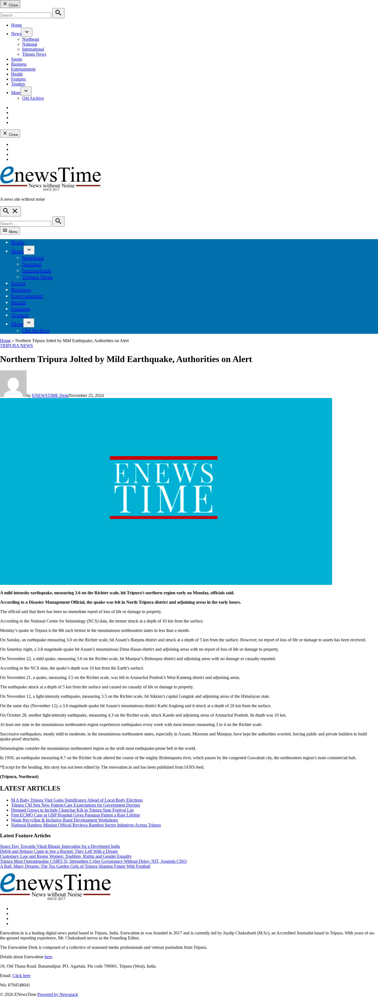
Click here (21, 975)
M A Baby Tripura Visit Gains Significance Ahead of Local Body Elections (77, 800)
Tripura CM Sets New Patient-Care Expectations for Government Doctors (75, 805)
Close (13, 5)
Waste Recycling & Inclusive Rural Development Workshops (64, 820)
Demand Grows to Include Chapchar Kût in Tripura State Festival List (72, 810)
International (33, 49)
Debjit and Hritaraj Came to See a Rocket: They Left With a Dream (59, 851)
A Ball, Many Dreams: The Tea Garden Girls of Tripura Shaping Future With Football (75, 866)
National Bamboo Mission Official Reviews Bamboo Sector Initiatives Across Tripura (86, 825)
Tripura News (34, 54)
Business (19, 64)
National (29, 44)
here (48, 956)
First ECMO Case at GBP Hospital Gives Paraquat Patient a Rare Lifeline (75, 815)
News (16, 33)
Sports (16, 59)
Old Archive (33, 98)
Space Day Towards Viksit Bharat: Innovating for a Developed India (60, 846)
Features (18, 79)
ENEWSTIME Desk (50, 395)
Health (17, 74)
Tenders (18, 84)
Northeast (30, 39)
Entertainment (23, 69)
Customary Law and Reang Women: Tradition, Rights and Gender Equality (66, 856)
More (15, 92)
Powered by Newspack (57, 994)
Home (16, 25)
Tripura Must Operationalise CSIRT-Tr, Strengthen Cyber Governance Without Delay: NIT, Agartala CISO (93, 861)
